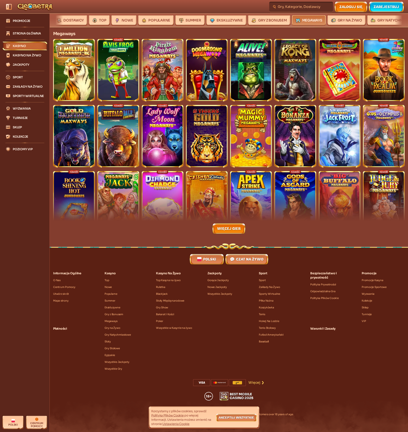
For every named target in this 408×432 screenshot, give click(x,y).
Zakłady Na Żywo (269, 287)
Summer (110, 300)
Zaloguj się (351, 7)
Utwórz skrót (61, 293)
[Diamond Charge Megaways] (162, 202)
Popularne (111, 293)
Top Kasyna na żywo (168, 280)
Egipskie (110, 355)
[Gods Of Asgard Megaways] (295, 202)
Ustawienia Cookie (176, 424)
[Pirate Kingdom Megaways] (162, 70)
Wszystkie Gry (113, 368)
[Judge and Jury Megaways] (384, 202)
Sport (262, 280)
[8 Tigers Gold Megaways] (207, 136)
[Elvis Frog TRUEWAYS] (118, 70)
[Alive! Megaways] (251, 70)
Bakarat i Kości (165, 314)
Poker (159, 321)
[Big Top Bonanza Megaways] (295, 136)
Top (107, 280)
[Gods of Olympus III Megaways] (384, 136)
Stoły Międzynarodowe (170, 300)
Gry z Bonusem (114, 314)
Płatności (60, 328)
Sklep (365, 307)
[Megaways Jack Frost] (339, 136)
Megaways (111, 321)
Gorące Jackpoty (218, 280)
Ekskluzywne (112, 307)
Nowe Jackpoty (217, 287)
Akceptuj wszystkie (236, 417)
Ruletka (160, 287)
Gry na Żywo (112, 327)
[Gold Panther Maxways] (74, 136)
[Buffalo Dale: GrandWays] (118, 136)
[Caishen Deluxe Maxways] (207, 202)
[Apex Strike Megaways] (251, 202)
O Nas (57, 280)
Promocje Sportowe (374, 287)
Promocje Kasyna (372, 280)
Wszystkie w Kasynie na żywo (174, 327)
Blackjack (162, 293)
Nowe (108, 287)
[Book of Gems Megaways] (339, 70)
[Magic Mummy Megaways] (251, 136)
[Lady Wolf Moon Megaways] (162, 136)
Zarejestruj (386, 7)
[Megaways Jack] (118, 202)
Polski (209, 259)
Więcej (254, 382)
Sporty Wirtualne (269, 293)
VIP (364, 321)
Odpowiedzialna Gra (323, 291)
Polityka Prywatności (323, 284)
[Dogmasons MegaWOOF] (207, 70)
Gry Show (162, 307)
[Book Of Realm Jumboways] (384, 70)
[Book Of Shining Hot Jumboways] (74, 202)
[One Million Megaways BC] (74, 70)
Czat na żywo (250, 259)
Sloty (108, 341)
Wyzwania (368, 293)
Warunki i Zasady (323, 328)
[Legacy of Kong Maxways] (295, 70)
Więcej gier (229, 228)
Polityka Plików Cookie (324, 298)
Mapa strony (60, 300)
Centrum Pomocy (64, 287)
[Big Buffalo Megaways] (339, 202)
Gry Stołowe (112, 348)
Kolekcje (367, 300)
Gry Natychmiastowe (118, 334)
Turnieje (367, 314)
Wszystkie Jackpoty (117, 361)
